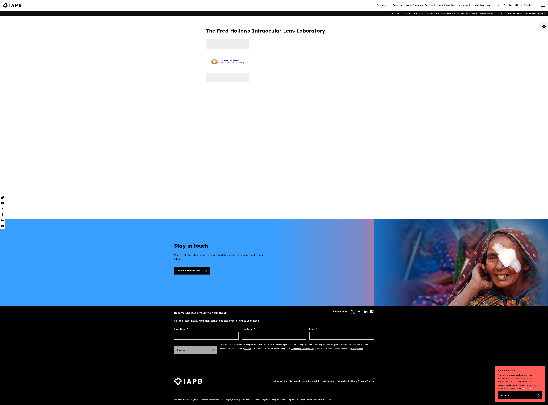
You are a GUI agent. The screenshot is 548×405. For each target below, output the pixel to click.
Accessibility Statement (321, 381)
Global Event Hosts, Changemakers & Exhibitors (473, 13)
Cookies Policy (346, 381)
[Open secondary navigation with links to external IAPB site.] (543, 5)
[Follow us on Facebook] (359, 312)
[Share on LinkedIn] (2, 220)
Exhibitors (500, 13)
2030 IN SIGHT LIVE (414, 13)
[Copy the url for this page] (2, 197)
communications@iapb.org (302, 348)
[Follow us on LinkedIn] (365, 312)
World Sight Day (447, 5)
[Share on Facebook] (2, 214)
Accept (505, 395)
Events (396, 5)
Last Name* (248, 329)
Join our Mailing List (188, 270)
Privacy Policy (357, 348)
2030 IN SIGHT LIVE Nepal (439, 13)
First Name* (181, 329)
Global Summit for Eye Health (421, 5)
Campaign (381, 5)
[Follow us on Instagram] (372, 312)
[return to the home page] (12, 5)
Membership (465, 5)
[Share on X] (2, 209)
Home (390, 13)
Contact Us (280, 381)
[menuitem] (2, 197)
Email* (313, 329)
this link (247, 348)
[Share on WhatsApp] (2, 226)
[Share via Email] (2, 203)
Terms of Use (297, 381)
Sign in (527, 5)
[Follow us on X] (353, 312)
